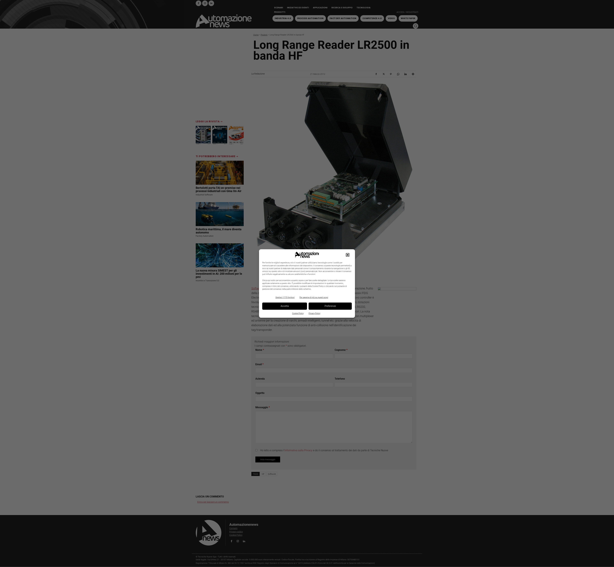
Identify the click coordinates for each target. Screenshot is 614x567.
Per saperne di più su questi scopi (313, 297)
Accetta (285, 306)
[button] (347, 254)
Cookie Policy (298, 313)
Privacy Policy (314, 313)
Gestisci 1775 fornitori (285, 297)
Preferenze (330, 306)
